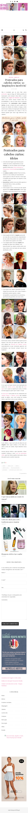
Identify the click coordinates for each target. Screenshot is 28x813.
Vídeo (2, 726)
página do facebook (14, 97)
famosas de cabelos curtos (18, 344)
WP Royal (17, 810)
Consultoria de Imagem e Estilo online (11, 678)
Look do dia (4, 713)
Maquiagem (4, 706)
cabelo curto (10, 465)
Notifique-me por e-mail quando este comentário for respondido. (11, 596)
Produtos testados (6, 702)
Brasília (3, 730)
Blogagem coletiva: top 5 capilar (11, 554)
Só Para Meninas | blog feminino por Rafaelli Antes (14, 7)
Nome (3, 572)
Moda (2, 695)
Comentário (4, 600)
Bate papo (4, 719)
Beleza (11, 77)
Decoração (4, 723)
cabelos (17, 465)
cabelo (3, 465)
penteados (4, 94)
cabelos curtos (11, 387)
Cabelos (16, 77)
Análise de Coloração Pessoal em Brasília (11, 681)
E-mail (3, 580)
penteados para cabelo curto (15, 470)
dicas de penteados (15, 468)
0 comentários (23, 473)
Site (2, 587)
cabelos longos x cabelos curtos (10, 395)
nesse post (5, 393)
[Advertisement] (14, 19)
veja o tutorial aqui (11, 169)
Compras (3, 716)
